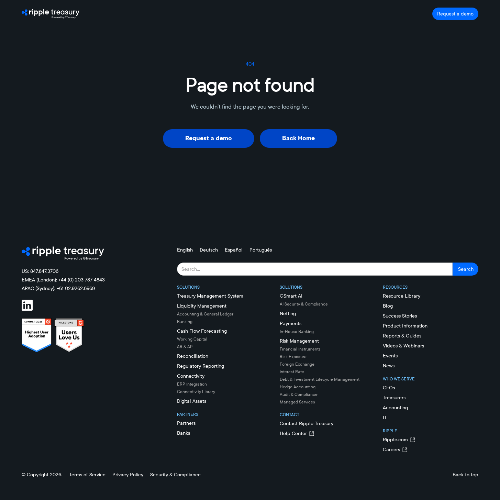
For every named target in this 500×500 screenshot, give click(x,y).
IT (385, 417)
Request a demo (455, 14)
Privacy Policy (127, 474)
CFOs (389, 388)
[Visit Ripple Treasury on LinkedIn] (31, 305)
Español (234, 250)
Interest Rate (292, 371)
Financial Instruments (300, 349)
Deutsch (209, 250)
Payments (290, 323)
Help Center (293, 433)
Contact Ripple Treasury (306, 423)
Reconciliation (192, 356)
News (389, 366)
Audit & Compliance (299, 394)
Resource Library (401, 296)
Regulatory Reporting (200, 366)
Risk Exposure (293, 356)
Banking (184, 321)
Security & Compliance (175, 474)
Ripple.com (395, 439)
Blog (388, 306)
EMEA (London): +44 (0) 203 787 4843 (63, 280)
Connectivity (190, 376)
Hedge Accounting (297, 386)
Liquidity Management (201, 306)
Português (260, 250)
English (185, 250)
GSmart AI (291, 296)
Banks (183, 433)
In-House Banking (297, 331)
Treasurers (394, 398)
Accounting (395, 407)
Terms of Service (87, 474)
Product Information (405, 326)
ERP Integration (192, 384)
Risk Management (299, 341)
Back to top (465, 474)
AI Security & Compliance (304, 304)
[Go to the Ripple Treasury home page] (50, 13)
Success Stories (400, 316)
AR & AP (185, 346)
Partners (186, 423)
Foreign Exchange (297, 364)
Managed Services (297, 401)
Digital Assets (191, 401)
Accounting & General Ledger (205, 313)
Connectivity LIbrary (196, 391)
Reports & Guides (402, 336)
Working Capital (192, 339)
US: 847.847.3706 (40, 271)
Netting (288, 313)
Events (390, 356)
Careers (391, 449)
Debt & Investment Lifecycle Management (319, 379)
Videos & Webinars (403, 346)
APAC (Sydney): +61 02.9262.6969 (58, 288)
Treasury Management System (210, 296)
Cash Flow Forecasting (202, 331)
